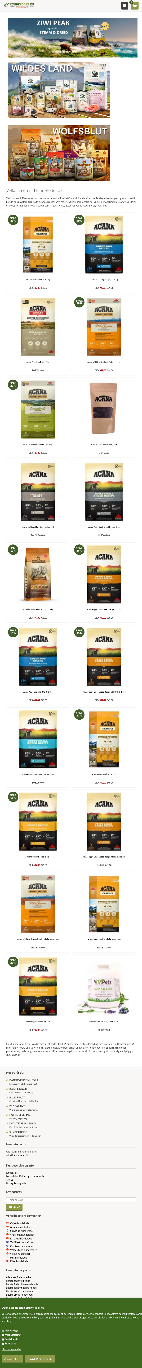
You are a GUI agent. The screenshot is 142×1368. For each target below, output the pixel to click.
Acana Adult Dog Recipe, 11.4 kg (104, 280)
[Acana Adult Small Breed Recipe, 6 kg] (104, 492)
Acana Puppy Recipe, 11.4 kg (38, 1022)
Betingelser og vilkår (16, 1183)
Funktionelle (11, 1339)
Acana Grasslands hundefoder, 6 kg (37, 445)
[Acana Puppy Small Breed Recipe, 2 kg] (38, 739)
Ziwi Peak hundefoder (21, 1242)
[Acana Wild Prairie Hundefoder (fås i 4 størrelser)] (38, 904)
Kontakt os (11, 1173)
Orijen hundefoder (20, 1223)
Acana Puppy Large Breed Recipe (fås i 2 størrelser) (104, 857)
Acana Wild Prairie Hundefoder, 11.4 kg (104, 362)
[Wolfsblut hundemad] (59, 182)
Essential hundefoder (21, 1239)
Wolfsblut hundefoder (22, 1235)
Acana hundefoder (20, 1227)
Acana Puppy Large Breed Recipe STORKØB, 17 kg (104, 692)
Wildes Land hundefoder (23, 1250)
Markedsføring (12, 1335)
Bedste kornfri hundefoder (20, 1291)
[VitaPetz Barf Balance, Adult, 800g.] (104, 986)
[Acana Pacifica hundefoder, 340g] (104, 409)
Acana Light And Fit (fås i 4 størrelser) (38, 527)
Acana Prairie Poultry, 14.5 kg (104, 774)
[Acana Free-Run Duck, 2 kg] (38, 327)
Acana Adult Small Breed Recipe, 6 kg (104, 527)
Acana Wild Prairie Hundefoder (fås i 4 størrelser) (38, 939)
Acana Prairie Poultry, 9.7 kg (38, 280)
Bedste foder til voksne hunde (22, 1284)
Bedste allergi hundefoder (19, 1295)
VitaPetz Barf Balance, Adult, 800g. (104, 1022)
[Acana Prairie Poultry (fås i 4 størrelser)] (104, 904)
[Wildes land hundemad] (59, 119)
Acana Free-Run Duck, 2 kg (37, 362)
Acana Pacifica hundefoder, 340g (104, 445)
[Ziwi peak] (72, 58)
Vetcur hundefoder (20, 1254)
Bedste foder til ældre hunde (21, 1288)
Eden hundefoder (19, 1261)
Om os (9, 1180)
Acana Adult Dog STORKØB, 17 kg (37, 692)
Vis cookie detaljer (11, 1349)
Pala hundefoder (19, 1258)
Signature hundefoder (21, 1231)
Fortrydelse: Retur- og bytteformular (25, 1176)
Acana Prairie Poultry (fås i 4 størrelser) (104, 939)
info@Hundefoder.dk (17, 1155)
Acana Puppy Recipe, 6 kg (38, 857)
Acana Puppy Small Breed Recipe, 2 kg (38, 774)
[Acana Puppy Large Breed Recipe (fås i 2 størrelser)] (104, 822)
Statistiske (10, 1344)
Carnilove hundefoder (21, 1246)
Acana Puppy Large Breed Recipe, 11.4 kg (104, 609)
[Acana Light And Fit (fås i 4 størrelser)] (38, 492)
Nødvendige (11, 1331)
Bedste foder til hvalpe (18, 1281)
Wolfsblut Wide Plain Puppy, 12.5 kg (37, 609)
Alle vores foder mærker (19, 1277)
